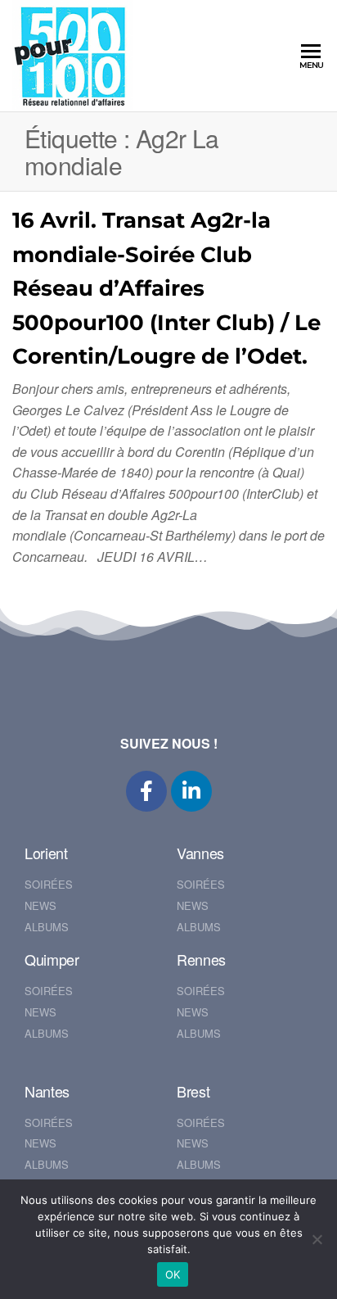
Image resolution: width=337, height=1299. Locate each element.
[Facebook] (146, 791)
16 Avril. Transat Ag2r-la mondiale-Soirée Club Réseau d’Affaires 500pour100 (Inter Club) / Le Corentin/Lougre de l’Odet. (166, 288)
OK (173, 1274)
